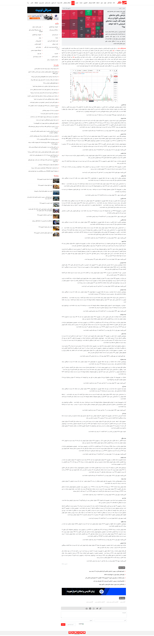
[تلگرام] (76, 632)
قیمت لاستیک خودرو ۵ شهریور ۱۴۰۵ (44, 179)
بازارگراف (36, 3)
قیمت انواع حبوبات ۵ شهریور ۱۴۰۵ (45, 185)
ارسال (63, 624)
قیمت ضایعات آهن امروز (53, 41)
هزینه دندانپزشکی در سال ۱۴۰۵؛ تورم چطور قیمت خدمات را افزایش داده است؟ (43, 106)
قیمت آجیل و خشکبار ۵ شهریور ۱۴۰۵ (44, 215)
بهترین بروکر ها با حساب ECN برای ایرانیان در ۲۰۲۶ (47, 139)
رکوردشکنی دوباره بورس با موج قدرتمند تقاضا (114, 575)
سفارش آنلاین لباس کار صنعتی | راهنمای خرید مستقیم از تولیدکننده (44, 102)
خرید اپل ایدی (55, 35)
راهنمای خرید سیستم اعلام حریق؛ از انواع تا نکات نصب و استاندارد (44, 117)
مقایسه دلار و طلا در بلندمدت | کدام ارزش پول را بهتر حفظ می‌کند (44, 80)
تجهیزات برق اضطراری (53, 27)
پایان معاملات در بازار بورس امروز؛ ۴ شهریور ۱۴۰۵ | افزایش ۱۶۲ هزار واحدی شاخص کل (104, 578)
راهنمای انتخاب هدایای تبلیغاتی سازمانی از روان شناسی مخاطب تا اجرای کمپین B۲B (43, 72)
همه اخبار (110, 3)
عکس (32, 3)
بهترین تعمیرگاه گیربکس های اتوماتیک (36, 30)
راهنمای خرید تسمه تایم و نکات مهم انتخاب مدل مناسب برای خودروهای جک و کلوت (43, 160)
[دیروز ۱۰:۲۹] (56, 187)
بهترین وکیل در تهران (36, 27)
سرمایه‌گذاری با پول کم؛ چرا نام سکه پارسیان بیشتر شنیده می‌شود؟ (44, 93)
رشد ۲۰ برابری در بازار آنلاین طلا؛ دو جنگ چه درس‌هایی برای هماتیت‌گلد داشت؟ (43, 127)
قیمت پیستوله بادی (37, 57)
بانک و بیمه (59, 3)
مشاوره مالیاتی (55, 57)
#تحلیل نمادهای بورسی (100, 602)
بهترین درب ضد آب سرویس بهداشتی (50, 110)
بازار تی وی (41, 3)
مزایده (56, 38)
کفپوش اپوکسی (38, 44)
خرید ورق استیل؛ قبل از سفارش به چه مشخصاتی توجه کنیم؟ (45, 86)
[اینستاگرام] (78, 632)
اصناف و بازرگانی (67, 3)
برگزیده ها (56, 65)
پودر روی (39, 53)
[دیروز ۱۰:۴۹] (56, 181)
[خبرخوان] (73, 632)
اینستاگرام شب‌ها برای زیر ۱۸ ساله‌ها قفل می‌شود (42, 221)
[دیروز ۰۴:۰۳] (56, 222)
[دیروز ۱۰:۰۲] (56, 234)
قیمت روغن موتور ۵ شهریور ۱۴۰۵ (45, 227)
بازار (119, 48)
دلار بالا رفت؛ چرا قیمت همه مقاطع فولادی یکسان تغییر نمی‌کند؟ (44, 77)
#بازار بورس (122, 602)
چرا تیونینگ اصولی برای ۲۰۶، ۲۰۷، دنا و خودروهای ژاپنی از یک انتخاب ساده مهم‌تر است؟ (44, 156)
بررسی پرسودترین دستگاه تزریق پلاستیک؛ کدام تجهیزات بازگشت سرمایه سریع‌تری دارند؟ (43, 143)
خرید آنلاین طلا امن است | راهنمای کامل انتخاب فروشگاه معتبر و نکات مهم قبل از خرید (43, 148)
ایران (102, 3)
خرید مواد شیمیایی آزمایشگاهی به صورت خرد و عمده (47, 120)
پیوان (40, 38)
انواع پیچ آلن (38, 41)
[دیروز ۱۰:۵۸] (56, 193)
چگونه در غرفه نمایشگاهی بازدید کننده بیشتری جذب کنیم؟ (46, 99)
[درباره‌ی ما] (84, 632)
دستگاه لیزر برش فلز (54, 30)
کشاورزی (85, 3)
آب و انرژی (54, 3)
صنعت (81, 3)
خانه (114, 3)
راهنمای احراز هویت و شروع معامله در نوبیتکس (48, 165)
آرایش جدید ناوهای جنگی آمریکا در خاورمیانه (43, 191)
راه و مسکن (47, 3)
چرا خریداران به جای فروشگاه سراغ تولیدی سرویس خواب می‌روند (44, 168)
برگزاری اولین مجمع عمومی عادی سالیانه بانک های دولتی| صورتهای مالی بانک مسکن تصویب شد (40, 209)
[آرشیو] (70, 632)
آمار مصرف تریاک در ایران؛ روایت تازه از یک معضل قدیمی (46, 69)
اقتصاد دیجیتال (92, 3)
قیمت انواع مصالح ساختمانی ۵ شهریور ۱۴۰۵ (43, 233)
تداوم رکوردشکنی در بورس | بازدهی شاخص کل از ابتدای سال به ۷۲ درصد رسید (106, 571)
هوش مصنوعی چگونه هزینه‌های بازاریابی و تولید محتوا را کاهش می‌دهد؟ (43, 152)
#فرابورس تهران (89, 602)
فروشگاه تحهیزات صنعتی (36, 50)
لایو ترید (56, 53)
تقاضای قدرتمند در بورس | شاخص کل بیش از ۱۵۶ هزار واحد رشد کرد (108, 581)
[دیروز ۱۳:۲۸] (56, 210)
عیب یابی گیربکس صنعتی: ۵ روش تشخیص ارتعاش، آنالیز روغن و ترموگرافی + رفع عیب (44, 132)
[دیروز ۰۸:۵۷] (56, 198)
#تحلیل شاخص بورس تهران (112, 602)
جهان (105, 3)
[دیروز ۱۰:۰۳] (56, 204)
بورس (73, 3)
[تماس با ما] (81, 632)
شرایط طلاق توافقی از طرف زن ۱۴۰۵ (50, 83)
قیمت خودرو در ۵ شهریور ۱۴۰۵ (46, 203)
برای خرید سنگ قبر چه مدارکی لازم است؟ (49, 113)
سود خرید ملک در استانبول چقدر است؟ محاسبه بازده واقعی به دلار (44, 89)
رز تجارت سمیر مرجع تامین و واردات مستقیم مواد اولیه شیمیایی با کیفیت (42, 96)
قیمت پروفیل (55, 44)
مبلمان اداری (38, 47)
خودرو (77, 3)
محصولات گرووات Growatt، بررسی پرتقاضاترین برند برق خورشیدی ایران (43, 171)
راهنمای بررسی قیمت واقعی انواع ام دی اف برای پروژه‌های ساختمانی (44, 136)
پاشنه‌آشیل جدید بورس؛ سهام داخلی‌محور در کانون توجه (111, 584)
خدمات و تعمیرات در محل (52, 60)
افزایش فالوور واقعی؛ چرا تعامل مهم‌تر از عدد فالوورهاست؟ (46, 123)
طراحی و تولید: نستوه (77, 634)
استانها (98, 3)
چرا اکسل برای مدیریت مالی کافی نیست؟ (51, 48)
